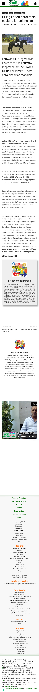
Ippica (19, 563)
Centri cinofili (20, 645)
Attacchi (19, 550)
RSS (19, 542)
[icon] (35, 4)
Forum (19, 624)
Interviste (19, 560)
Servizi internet (19, 530)
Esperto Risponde (19, 514)
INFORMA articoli (19, 556)
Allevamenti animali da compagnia (20, 637)
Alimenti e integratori (19, 594)
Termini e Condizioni (18, 537)
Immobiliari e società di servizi (19, 600)
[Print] (28, 29)
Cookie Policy (19, 535)
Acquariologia (20, 635)
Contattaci (18, 524)
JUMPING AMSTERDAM (29, 329)
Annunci (18, 508)
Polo (19, 571)
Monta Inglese (19, 565)
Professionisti (19, 607)
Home (4, 10)
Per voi (10, 13)
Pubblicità (18, 528)
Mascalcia (19, 605)
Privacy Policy (19, 533)
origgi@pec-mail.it (31, 688)
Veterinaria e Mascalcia (19, 575)
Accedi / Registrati (19, 522)
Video (19, 517)
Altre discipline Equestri (19, 577)
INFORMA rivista (19, 501)
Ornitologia (20, 649)
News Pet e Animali (19, 569)
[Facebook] (4, 29)
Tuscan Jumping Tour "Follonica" (9, 330)
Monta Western (20, 567)
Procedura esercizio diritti (19, 539)
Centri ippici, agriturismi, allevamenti (19, 596)
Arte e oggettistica (20, 641)
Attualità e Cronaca (19, 552)
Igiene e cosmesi (19, 598)
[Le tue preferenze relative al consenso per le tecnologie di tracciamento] (4, 690)
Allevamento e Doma (19, 548)
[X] (9, 29)
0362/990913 (9, 686)
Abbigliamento (19, 592)
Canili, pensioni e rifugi (20, 643)
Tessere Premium (19, 498)
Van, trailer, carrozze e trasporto (19, 613)
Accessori (20, 633)
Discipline (10, 10)
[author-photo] (20, 349)
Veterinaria (19, 615)
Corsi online (19, 511)
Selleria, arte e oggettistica (19, 611)
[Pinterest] (14, 29)
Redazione (18, 526)
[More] (33, 29)
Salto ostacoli (17, 13)
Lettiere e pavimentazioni (19, 603)
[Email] (23, 29)
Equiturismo (19, 554)
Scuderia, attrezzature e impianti (19, 609)
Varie (23, 13)
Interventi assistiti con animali (19, 558)
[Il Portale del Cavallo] (14, 3)
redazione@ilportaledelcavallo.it (12, 688)
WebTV (19, 504)
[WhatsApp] (18, 29)
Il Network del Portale (10, 24)
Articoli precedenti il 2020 (19, 621)
